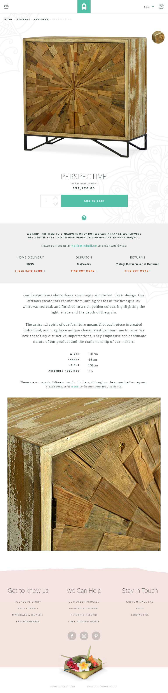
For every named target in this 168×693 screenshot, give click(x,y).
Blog (140, 608)
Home (8, 19)
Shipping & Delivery (84, 608)
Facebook (72, 635)
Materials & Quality (28, 615)
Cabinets (41, 19)
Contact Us (140, 615)
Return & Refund (84, 615)
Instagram (84, 635)
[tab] (84, 212)
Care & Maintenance (84, 622)
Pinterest (96, 635)
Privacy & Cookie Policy (102, 687)
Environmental (28, 622)
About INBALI (28, 608)
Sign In (161, 6)
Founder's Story (28, 602)
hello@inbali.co (84, 246)
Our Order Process (84, 602)
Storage (23, 19)
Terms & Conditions (62, 687)
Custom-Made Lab (140, 602)
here (75, 386)
